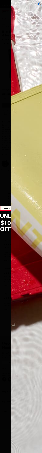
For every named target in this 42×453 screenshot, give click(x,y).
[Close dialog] (40, 4)
